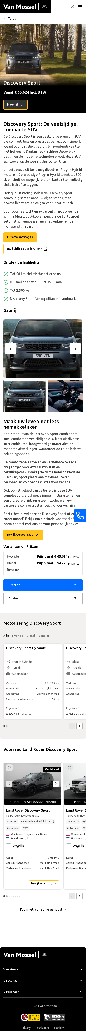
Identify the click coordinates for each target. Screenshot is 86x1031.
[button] (72, 6)
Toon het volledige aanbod (40, 910)
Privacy (26, 1028)
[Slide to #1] (24, 396)
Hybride (17, 636)
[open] (80, 6)
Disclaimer (42, 1028)
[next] (75, 348)
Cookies (59, 1028)
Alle (6, 636)
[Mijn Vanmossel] (72, 6)
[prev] (10, 348)
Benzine (44, 636)
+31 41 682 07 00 (45, 1006)
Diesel (31, 636)
